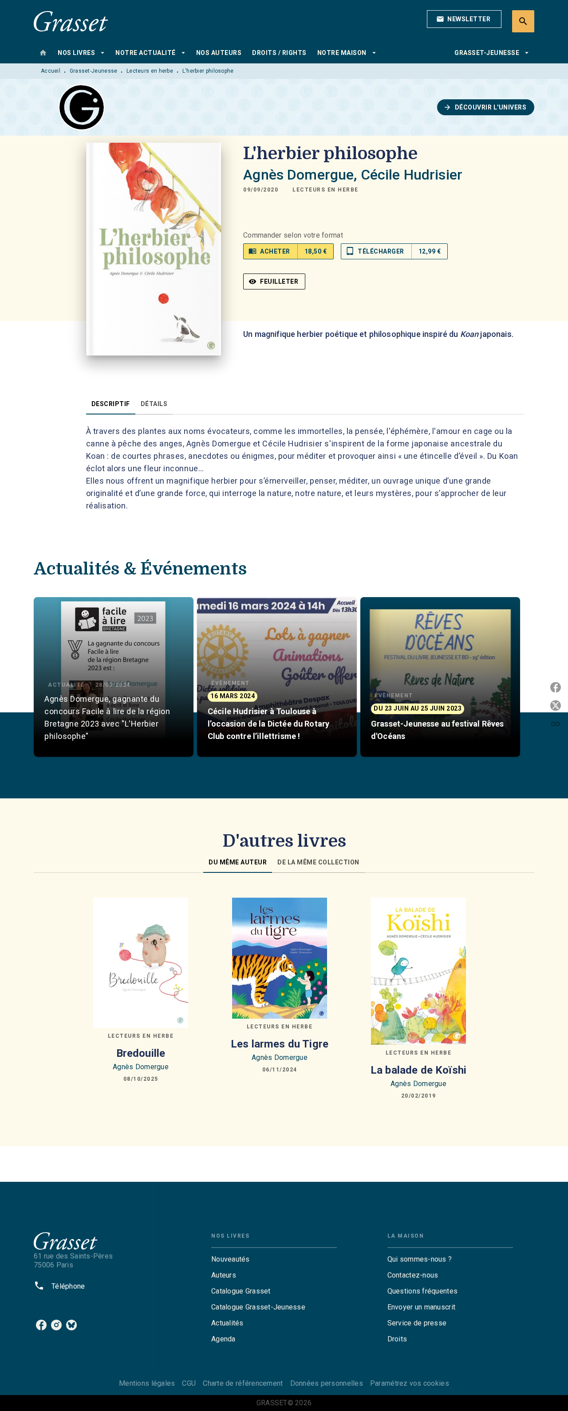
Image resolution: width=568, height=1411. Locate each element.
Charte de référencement (243, 1383)
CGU (189, 1383)
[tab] (43, 52)
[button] (464, 19)
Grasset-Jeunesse (94, 71)
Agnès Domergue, (301, 174)
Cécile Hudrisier (411, 174)
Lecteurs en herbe (149, 71)
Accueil (50, 71)
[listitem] (41, 1325)
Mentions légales (147, 1383)
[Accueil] (71, 21)
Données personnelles (326, 1383)
